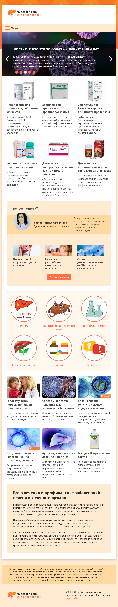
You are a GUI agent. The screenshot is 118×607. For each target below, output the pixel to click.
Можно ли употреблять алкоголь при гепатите (53, 264)
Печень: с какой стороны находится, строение (25, 262)
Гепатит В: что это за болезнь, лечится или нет (55, 49)
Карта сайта (72, 598)
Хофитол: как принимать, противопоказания (55, 108)
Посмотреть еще (59, 277)
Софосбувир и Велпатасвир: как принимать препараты (94, 108)
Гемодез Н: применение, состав (94, 455)
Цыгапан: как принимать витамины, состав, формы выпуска (94, 167)
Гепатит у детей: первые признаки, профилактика (19, 404)
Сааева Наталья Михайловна (50, 222)
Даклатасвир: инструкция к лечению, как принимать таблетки (58, 169)
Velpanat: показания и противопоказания (22, 165)
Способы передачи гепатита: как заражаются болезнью (58, 404)
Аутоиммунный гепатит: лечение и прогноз (59, 455)
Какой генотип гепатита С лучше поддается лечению (91, 404)
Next (110, 58)
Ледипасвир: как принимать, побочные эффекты (22, 108)
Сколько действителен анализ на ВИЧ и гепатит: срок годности (90, 264)
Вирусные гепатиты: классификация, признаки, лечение (21, 456)
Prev (7, 58)
